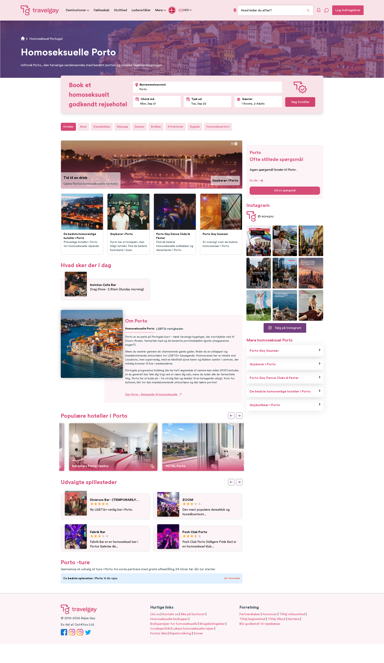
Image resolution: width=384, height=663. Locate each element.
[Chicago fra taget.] (285, 273)
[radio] (92, 504)
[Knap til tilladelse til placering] (235, 10)
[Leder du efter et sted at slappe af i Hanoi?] (311, 305)
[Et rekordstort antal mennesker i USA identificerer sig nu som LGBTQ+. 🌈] (258, 241)
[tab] (232, 144)
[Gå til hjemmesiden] (39, 10)
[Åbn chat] (326, 10)
